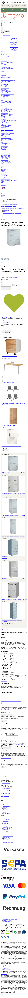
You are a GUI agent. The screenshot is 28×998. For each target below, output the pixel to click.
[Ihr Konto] (2, 28)
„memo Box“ (6, 823)
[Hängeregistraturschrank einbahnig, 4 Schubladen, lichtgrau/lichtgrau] (13, 534)
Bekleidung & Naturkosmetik (7, 68)
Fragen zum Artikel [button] (5, 709)
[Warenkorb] (1, 37)
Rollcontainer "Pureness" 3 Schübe (9, 356)
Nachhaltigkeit (6, 322)
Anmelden (3, 33)
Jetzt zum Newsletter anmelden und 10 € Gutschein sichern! (11, 774)
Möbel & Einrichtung (5, 81)
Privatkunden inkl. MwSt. (7, 22)
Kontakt (5, 812)
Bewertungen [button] (3, 689)
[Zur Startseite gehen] (13, 17)
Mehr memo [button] (3, 915)
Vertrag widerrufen (5, 796)
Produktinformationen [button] (5, 629)
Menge (5, 285)
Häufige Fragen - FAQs (8, 842)
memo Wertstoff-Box (7, 824)
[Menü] (2, 21)
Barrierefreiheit (6, 813)
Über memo (5, 804)
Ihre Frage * (3, 740)
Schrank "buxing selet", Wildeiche (9, 425)
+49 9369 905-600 (6, 788)
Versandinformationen (8, 836)
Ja (1, 767)
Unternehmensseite (7, 920)
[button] (2, 25)
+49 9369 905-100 (6, 783)
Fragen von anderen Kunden (6, 714)
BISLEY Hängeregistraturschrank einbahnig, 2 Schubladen (14, 599)
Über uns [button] (2, 800)
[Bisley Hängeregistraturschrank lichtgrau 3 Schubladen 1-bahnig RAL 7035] (13, 577)
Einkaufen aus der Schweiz (9, 841)
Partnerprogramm (7, 825)
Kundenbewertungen (7, 827)
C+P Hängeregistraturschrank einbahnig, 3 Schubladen (13, 515)
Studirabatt (5, 821)
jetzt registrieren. (6, 35)
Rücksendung (6, 839)
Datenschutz (6, 808)
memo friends (6, 819)
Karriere (5, 807)
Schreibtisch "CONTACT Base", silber (10, 382)
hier (1, 957)
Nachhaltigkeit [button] (4, 681)
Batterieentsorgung (7, 828)
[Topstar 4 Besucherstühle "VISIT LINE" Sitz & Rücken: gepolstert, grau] (13, 402)
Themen (2, 166)
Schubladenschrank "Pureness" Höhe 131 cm (11, 446)
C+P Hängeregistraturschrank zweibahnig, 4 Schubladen (14, 472)
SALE (2, 192)
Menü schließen (6, 31)
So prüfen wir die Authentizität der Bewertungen (11, 701)
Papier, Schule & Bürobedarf (7, 56)
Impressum (5, 809)
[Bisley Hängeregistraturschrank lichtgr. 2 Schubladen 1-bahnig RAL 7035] (13, 598)
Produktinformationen (8, 320)
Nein (4, 767)
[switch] (24, 2)
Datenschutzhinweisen (22, 744)
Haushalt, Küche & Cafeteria (7, 130)
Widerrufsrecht (6, 838)
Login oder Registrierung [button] (6, 758)
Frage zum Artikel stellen (6, 748)
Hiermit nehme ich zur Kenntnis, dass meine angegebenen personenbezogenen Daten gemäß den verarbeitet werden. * (14, 744)
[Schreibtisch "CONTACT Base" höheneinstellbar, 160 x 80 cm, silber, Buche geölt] (13, 375)
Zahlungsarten (6, 837)
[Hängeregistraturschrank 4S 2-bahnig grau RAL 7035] (13, 492)
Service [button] (2, 815)
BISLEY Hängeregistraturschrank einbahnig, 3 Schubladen (14, 578)
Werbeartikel (3, 149)
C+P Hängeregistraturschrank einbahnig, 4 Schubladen (13, 536)
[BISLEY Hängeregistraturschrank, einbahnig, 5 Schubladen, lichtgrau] (13, 618)
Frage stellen (3, 721)
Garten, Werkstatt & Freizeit (7, 139)
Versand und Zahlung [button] (5, 831)
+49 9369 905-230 (6, 793)
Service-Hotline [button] (4, 776)
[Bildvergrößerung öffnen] (1, 262)
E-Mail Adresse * (4, 733)
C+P (2, 216)
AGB (4, 810)
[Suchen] (13, 19)
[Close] (1, 752)
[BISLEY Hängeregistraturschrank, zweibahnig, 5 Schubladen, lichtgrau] (13, 555)
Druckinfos (5, 829)
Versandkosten (14, 277)
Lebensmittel (3, 103)
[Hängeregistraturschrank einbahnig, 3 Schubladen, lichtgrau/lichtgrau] (13, 514)
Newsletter (5, 822)
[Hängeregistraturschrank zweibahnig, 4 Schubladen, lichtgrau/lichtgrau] (13, 471)
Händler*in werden (7, 921)
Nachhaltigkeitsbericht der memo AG (11, 919)
